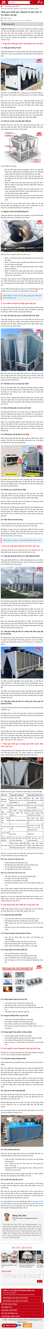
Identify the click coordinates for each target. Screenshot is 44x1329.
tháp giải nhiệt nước (15, 100)
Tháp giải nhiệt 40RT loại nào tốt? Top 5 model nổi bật (27, 1266)
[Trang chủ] (2, 6)
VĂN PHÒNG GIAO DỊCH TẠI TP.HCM (15, 1301)
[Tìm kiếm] (31, 2)
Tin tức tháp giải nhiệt (12, 6)
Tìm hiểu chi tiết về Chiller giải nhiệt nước (26, 540)
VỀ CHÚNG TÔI (6, 1307)
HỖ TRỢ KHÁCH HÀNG (9, 1304)
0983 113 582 (11, 1325)
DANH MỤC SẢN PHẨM (9, 1310)
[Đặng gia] (3, 2)
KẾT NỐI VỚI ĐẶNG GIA (9, 1313)
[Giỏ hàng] (38, 2)
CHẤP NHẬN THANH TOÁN (10, 1316)
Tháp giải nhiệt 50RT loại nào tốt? (9, 1266)
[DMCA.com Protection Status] (27, 1325)
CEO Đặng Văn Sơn (7, 18)
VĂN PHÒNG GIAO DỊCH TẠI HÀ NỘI (15, 1298)
